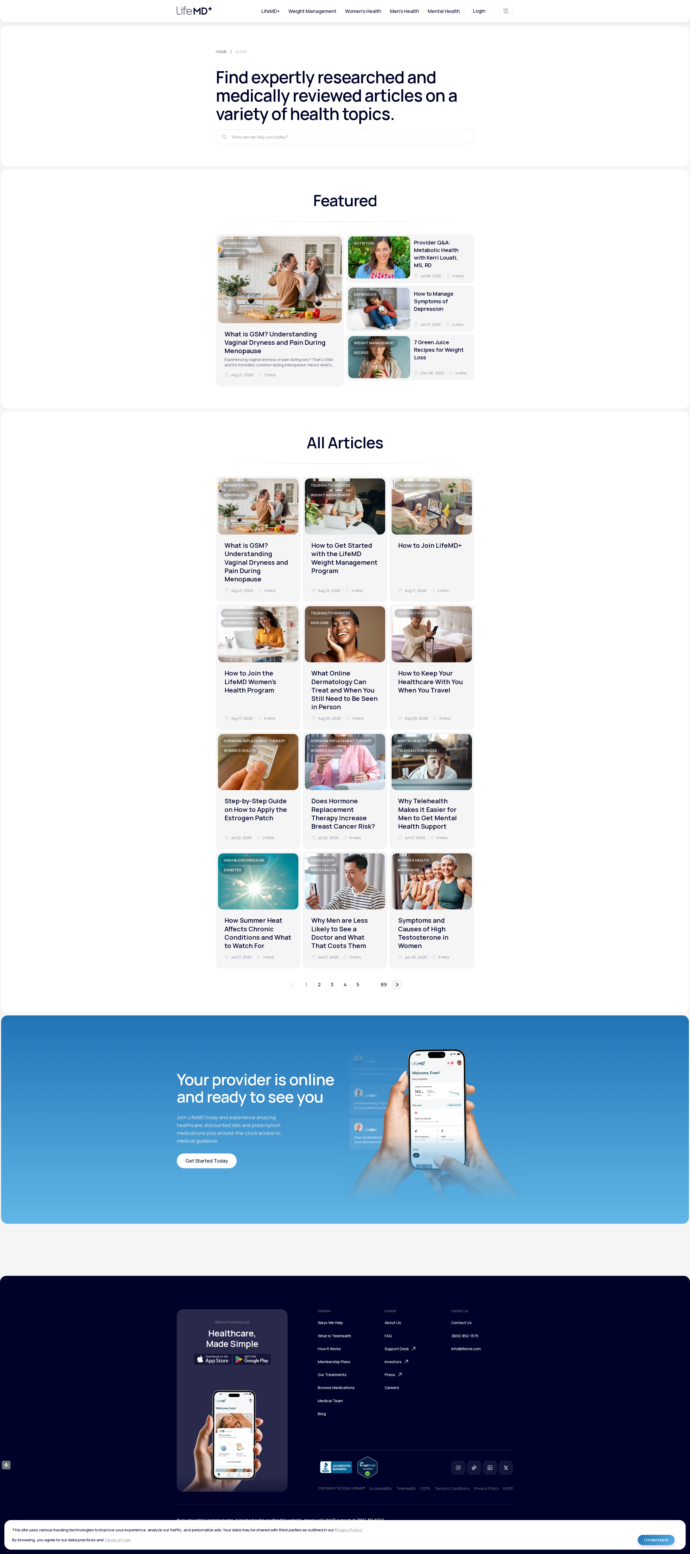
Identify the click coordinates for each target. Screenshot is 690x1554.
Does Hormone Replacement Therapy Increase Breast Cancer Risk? (343, 813)
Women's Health (363, 11)
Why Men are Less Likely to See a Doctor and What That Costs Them (339, 933)
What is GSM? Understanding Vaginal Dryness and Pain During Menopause (275, 342)
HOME (221, 51)
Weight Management (312, 11)
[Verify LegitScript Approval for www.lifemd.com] (367, 1468)
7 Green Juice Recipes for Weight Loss (439, 350)
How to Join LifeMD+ (430, 545)
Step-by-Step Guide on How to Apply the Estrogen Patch (256, 809)
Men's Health (404, 11)
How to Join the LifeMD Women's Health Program (250, 681)
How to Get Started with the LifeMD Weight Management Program (344, 558)
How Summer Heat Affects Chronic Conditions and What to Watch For (258, 933)
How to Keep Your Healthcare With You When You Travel (430, 681)
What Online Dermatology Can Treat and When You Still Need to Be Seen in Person (344, 690)
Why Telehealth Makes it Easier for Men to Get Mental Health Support (427, 813)
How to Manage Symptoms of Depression (433, 301)
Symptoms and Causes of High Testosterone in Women (423, 933)
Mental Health (444, 11)
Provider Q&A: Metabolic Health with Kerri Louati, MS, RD (436, 254)
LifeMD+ (270, 11)
